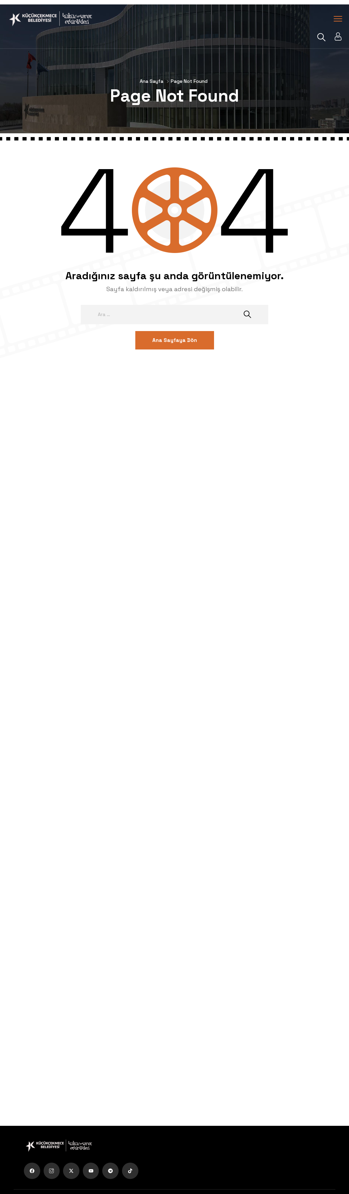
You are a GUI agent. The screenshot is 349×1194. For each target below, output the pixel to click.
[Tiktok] (130, 1171)
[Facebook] (32, 1171)
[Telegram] (110, 1171)
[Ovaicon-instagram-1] (52, 1171)
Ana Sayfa (151, 81)
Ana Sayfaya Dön (174, 340)
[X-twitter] (71, 1171)
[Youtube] (91, 1171)
